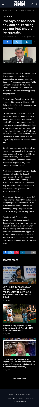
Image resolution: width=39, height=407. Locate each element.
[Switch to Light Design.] (32, 4)
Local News (8, 16)
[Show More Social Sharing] (34, 42)
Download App (21, 401)
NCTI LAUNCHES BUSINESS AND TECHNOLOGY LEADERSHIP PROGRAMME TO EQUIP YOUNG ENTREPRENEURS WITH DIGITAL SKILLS (17, 292)
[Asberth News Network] (19, 4)
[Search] (36, 3)
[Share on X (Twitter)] (17, 42)
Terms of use (29, 399)
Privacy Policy (18, 399)
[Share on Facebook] (7, 42)
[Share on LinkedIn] (27, 42)
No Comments (20, 37)
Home (9, 399)
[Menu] (3, 3)
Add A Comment (19, 378)
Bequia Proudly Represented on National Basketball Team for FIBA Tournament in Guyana (18, 328)
